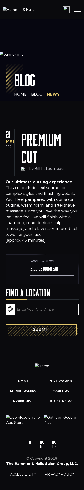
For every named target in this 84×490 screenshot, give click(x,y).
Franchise (23, 401)
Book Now (61, 401)
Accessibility (23, 474)
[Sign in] (66, 9)
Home (20, 94)
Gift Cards (61, 381)
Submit (41, 329)
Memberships (23, 391)
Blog (36, 94)
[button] (77, 10)
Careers (61, 391)
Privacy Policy (59, 474)
